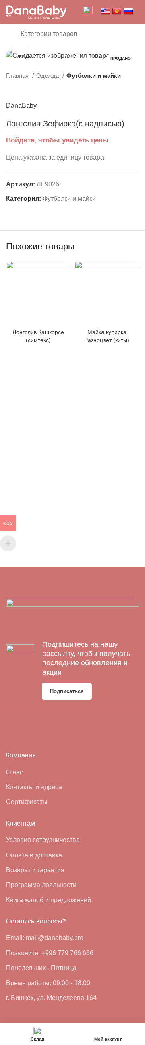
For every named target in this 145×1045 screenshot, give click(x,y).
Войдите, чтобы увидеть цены (57, 140)
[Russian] (128, 12)
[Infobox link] (88, 12)
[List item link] (36, 772)
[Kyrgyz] (117, 12)
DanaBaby (21, 105)
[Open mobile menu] (9, 34)
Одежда (48, 75)
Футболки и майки (93, 75)
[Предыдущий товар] (119, 89)
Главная (18, 75)
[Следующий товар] (135, 89)
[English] (105, 12)
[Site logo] (36, 11)
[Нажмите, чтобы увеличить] (20, 47)
